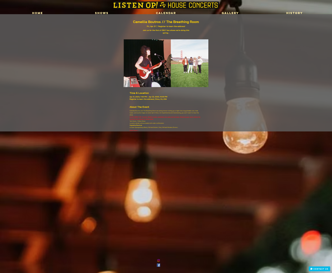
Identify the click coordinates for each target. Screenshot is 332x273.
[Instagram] (158, 260)
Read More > (134, 130)
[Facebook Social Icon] (158, 265)
